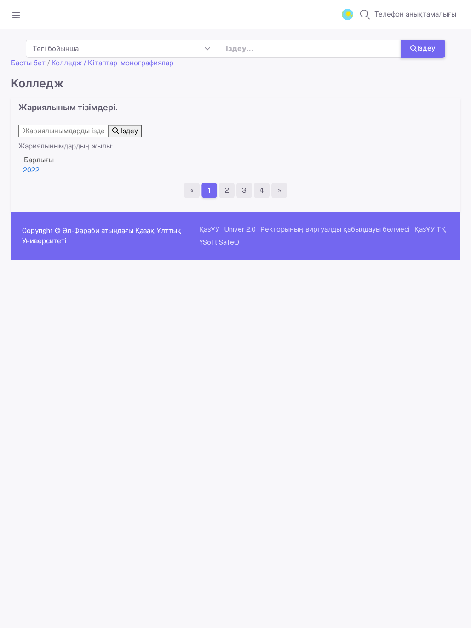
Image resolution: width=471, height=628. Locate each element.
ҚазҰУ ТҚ (430, 229)
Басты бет (28, 63)
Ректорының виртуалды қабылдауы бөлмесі (335, 229)
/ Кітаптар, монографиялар (128, 63)
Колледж (67, 63)
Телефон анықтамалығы (415, 14)
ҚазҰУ (209, 229)
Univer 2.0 (240, 229)
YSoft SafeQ (219, 242)
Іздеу (426, 48)
